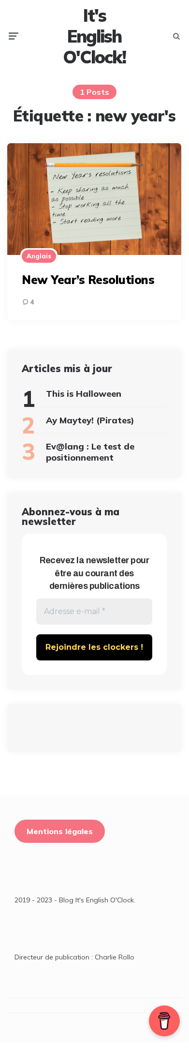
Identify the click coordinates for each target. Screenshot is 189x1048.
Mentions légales (60, 831)
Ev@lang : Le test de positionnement (90, 452)
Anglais (39, 256)
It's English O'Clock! (94, 36)
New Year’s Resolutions (88, 279)
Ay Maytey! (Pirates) (90, 420)
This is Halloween (83, 393)
